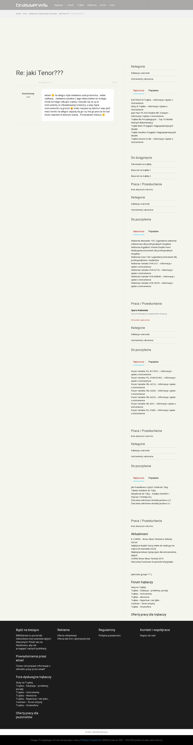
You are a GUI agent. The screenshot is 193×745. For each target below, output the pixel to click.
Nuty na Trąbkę (138, 587)
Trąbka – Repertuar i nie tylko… (146, 600)
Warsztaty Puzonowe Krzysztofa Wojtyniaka (152, 561)
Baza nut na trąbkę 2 (141, 176)
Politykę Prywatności (91, 740)
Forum (71, 5)
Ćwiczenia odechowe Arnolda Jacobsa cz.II (151, 500)
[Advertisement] (96, 39)
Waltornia (91, 5)
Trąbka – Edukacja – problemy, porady (149, 590)
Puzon (103, 5)
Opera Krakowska (139, 310)
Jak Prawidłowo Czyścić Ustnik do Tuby (149, 487)
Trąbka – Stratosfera (141, 606)
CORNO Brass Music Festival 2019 (147, 558)
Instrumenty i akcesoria (142, 78)
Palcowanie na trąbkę (141, 164)
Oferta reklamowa (67, 635)
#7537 (114, 82)
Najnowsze (138, 90)
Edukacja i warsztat (140, 73)
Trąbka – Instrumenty (141, 593)
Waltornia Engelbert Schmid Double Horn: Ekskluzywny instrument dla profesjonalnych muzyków (152, 250)
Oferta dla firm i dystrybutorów (73, 638)
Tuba (111, 5)
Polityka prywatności (110, 635)
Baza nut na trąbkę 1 (141, 170)
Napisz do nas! (147, 635)
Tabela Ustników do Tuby (143, 490)
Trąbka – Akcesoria (140, 596)
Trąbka (80, 5)
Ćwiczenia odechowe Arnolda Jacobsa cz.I (150, 503)
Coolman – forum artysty (143, 603)
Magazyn (58, 5)
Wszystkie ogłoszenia (140, 320)
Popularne (153, 90)
